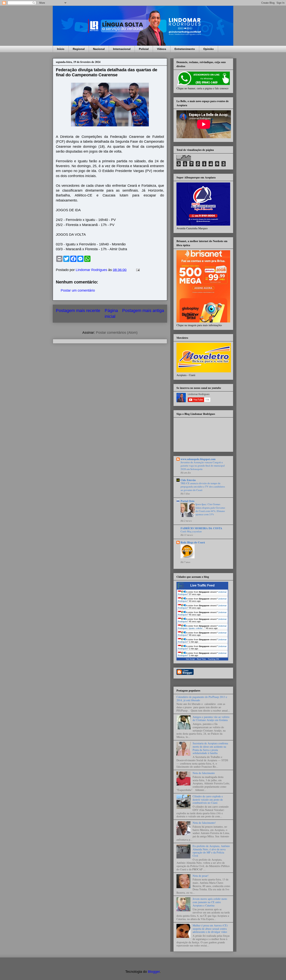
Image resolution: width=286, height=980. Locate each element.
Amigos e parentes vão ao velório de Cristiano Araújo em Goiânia (211, 718)
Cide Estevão (188, 480)
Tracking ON (213, 659)
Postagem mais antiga (143, 310)
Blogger (154, 972)
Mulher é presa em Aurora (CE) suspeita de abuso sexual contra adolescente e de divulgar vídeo (210, 929)
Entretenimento (185, 48)
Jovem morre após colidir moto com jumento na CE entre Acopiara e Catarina (210, 902)
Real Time (201, 659)
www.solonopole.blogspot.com (198, 459)
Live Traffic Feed (202, 585)
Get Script (190, 659)
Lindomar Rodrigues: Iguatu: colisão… (202, 627)
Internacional (122, 48)
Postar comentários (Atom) (117, 332)
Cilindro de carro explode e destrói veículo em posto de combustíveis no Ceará (208, 799)
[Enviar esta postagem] (137, 270)
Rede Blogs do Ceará (193, 542)
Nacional (99, 48)
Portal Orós (187, 501)
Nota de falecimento (204, 773)
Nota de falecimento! (204, 822)
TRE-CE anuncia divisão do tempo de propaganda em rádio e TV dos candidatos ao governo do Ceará (203, 486)
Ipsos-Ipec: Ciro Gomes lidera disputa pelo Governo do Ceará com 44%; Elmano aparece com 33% (210, 509)
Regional (79, 48)
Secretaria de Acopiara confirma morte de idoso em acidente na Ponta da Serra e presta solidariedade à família (210, 748)
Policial (144, 48)
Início (60, 48)
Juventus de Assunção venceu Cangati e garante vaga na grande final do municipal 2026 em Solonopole (203, 465)
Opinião (208, 48)
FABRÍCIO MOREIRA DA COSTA (201, 528)
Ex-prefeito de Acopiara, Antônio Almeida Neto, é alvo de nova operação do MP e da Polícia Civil (211, 851)
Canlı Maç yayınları (191, 531)
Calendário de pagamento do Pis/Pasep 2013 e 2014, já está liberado (201, 698)
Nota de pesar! (201, 875)
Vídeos (161, 48)
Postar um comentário (78, 290)
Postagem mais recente (78, 310)
